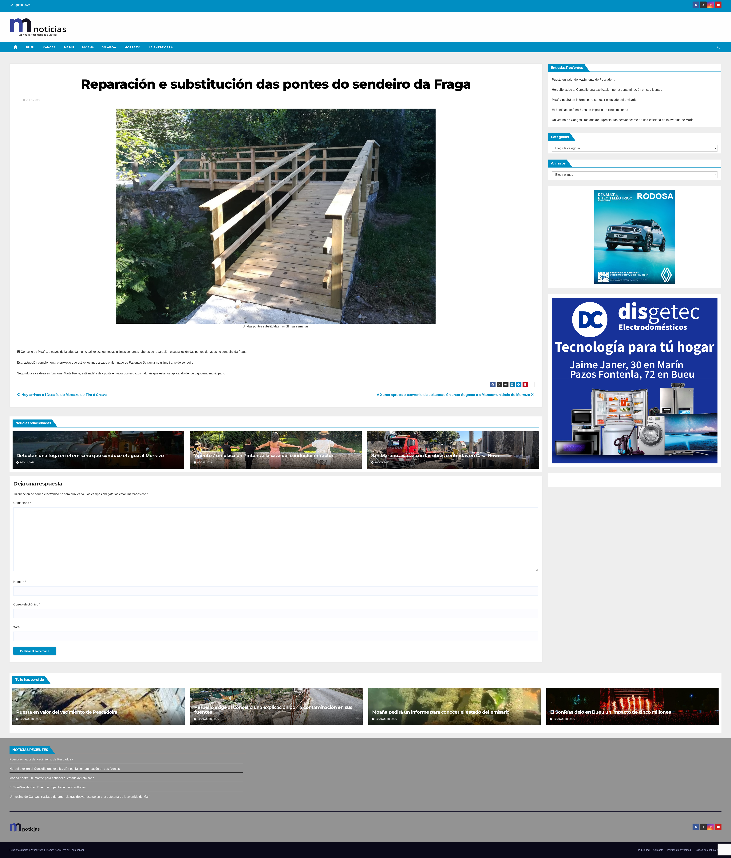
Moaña (88, 47)
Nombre (19, 581)
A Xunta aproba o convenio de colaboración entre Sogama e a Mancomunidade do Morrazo (454, 395)
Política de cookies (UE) (708, 849)
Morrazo (132, 47)
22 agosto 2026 (30, 719)
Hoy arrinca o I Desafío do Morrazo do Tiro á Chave (64, 395)
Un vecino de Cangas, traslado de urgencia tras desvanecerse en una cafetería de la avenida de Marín (623, 120)
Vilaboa (109, 47)
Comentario (22, 502)
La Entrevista (161, 47)
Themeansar (77, 849)
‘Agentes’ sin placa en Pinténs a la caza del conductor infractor (263, 455)
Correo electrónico (26, 604)
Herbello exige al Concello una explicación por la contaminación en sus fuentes (607, 89)
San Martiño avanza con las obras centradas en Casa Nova (435, 455)
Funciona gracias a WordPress (27, 849)
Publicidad (644, 849)
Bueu (30, 47)
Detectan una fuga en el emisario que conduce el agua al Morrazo (90, 455)
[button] (718, 47)
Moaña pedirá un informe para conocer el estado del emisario (594, 99)
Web (16, 627)
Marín (69, 47)
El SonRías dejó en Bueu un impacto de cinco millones (590, 109)
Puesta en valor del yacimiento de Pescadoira (583, 79)
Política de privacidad (679, 849)
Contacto (658, 849)
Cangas (49, 47)
